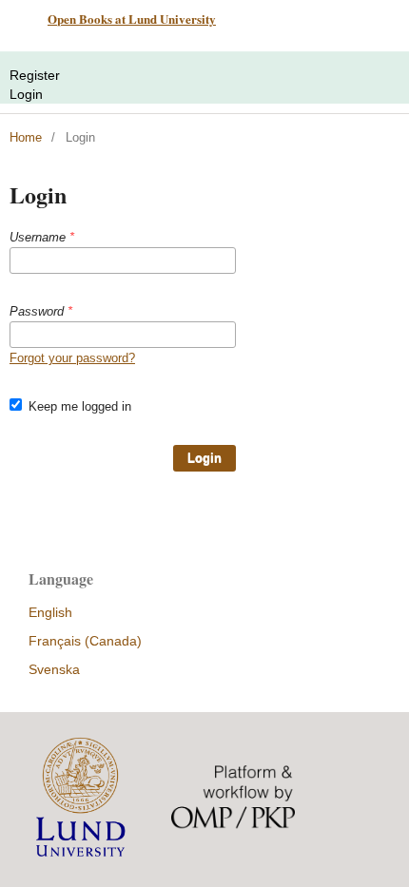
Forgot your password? (72, 358)
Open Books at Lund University (132, 19)
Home (26, 137)
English (50, 612)
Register (35, 75)
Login (26, 94)
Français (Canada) (85, 640)
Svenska (54, 669)
